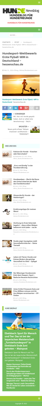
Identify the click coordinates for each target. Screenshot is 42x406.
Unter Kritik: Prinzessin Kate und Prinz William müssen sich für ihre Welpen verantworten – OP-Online (26, 292)
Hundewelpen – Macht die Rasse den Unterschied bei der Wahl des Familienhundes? (26, 181)
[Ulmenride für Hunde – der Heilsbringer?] (7, 197)
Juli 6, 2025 (18, 230)
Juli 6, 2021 (18, 186)
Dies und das (10, 146)
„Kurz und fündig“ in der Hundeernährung (23, 166)
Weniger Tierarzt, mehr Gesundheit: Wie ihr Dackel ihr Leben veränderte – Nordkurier (21, 385)
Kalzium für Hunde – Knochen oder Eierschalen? (25, 152)
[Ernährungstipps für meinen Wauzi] (7, 211)
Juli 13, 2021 (19, 170)
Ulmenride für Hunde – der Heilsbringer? (24, 196)
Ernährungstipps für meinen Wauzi (24, 210)
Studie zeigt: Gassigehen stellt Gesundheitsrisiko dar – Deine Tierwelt (25, 243)
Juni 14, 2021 (19, 214)
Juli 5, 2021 (18, 200)
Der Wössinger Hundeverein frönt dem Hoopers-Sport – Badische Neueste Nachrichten (25, 275)
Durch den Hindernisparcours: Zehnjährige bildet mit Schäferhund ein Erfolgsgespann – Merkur (20, 373)
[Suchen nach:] (21, 35)
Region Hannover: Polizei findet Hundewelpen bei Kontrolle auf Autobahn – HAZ (18, 366)
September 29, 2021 (21, 156)
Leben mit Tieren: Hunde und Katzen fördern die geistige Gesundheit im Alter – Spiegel (25, 259)
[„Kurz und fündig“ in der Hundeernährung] (7, 168)
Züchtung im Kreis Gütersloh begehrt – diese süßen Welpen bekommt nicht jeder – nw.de (25, 225)
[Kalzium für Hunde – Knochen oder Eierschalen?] (7, 154)
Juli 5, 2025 (18, 264)
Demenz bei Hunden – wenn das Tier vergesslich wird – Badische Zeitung (20, 379)
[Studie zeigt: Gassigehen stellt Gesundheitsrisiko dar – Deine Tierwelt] (7, 243)
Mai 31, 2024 (9, 70)
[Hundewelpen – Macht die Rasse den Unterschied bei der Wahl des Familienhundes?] (7, 181)
